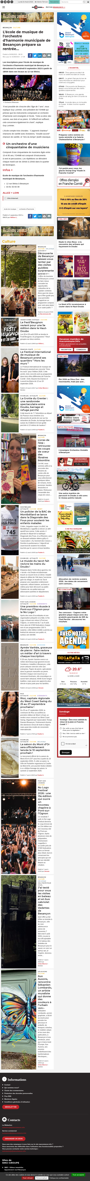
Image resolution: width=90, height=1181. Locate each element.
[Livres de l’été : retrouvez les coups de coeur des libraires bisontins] (18, 440)
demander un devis (14, 1139)
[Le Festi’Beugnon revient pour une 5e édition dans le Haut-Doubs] (10, 324)
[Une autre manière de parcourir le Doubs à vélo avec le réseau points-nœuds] (73, 479)
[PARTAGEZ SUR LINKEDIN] (39, 55)
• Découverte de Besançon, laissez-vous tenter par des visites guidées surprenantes (72, 88)
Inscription (66, 349)
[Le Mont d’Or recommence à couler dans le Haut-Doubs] (73, 291)
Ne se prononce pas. (70, 736)
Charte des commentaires (13, 1090)
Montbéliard (25, 507)
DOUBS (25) (24, 396)
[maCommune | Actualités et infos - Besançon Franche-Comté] (38, 7)
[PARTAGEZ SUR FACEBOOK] (30, 55)
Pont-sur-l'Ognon (27, 602)
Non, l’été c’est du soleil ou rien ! (74, 733)
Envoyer (66, 752)
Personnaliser (41, 1178)
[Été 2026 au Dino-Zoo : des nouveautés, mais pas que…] (73, 365)
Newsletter (10, 1107)
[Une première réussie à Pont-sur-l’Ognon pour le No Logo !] (10, 606)
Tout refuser (28, 1178)
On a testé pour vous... (44, 884)
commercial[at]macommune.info (14, 1133)
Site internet (12, 198)
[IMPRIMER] (49, 55)
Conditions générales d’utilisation (17, 1102)
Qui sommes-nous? (11, 1088)
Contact (7, 1085)
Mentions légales (10, 1099)
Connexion (81, 349)
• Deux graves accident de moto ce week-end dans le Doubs (72, 73)
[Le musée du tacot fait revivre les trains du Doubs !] (10, 562)
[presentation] (59, 541)
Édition (49, 7)
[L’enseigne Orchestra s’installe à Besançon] (73, 436)
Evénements (42, 604)
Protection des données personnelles (18, 1093)
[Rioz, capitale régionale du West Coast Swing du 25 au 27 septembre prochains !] (10, 698)
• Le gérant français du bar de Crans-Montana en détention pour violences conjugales (72, 80)
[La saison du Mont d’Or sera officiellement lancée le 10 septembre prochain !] (10, 744)
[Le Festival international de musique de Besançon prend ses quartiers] (10, 353)
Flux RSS (7, 1096)
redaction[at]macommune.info (13, 1127)
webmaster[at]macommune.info (14, 1151)
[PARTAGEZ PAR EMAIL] (44, 55)
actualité (34, 396)
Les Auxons (42, 971)
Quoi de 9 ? (42, 251)
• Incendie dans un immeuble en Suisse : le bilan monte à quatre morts (73, 104)
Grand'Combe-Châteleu (29, 320)
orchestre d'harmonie (26, 209)
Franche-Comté (26, 349)
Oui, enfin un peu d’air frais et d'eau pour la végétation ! (73, 729)
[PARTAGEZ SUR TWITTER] (35, 55)
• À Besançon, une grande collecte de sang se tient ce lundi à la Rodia (73, 96)
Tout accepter (78, 1175)
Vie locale (50, 249)
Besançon (7, 28)
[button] (84, 2)
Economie (41, 645)
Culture (16, 28)
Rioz (22, 694)
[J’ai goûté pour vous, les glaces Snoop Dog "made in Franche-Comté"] (73, 155)
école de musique (10, 209)
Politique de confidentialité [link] (59, 1178)
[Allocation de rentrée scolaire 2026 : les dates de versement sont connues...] (73, 565)
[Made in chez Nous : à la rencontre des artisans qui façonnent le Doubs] (73, 228)
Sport (39, 509)
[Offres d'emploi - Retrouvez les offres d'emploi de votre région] (73, 186)
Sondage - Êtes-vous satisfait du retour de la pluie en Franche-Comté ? (73, 722)
